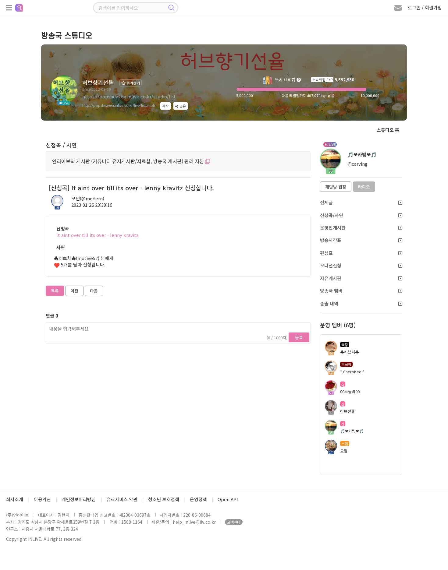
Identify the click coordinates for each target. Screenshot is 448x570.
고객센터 (233, 522)
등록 (299, 337)
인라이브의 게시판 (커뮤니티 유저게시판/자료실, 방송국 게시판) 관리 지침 (128, 161)
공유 (182, 105)
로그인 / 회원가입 (425, 7)
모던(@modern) (87, 198)
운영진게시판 (333, 227)
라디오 (364, 187)
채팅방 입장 (335, 187)
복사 (165, 105)
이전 (74, 291)
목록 (55, 291)
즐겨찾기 (133, 83)
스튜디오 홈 (388, 130)
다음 (94, 291)
